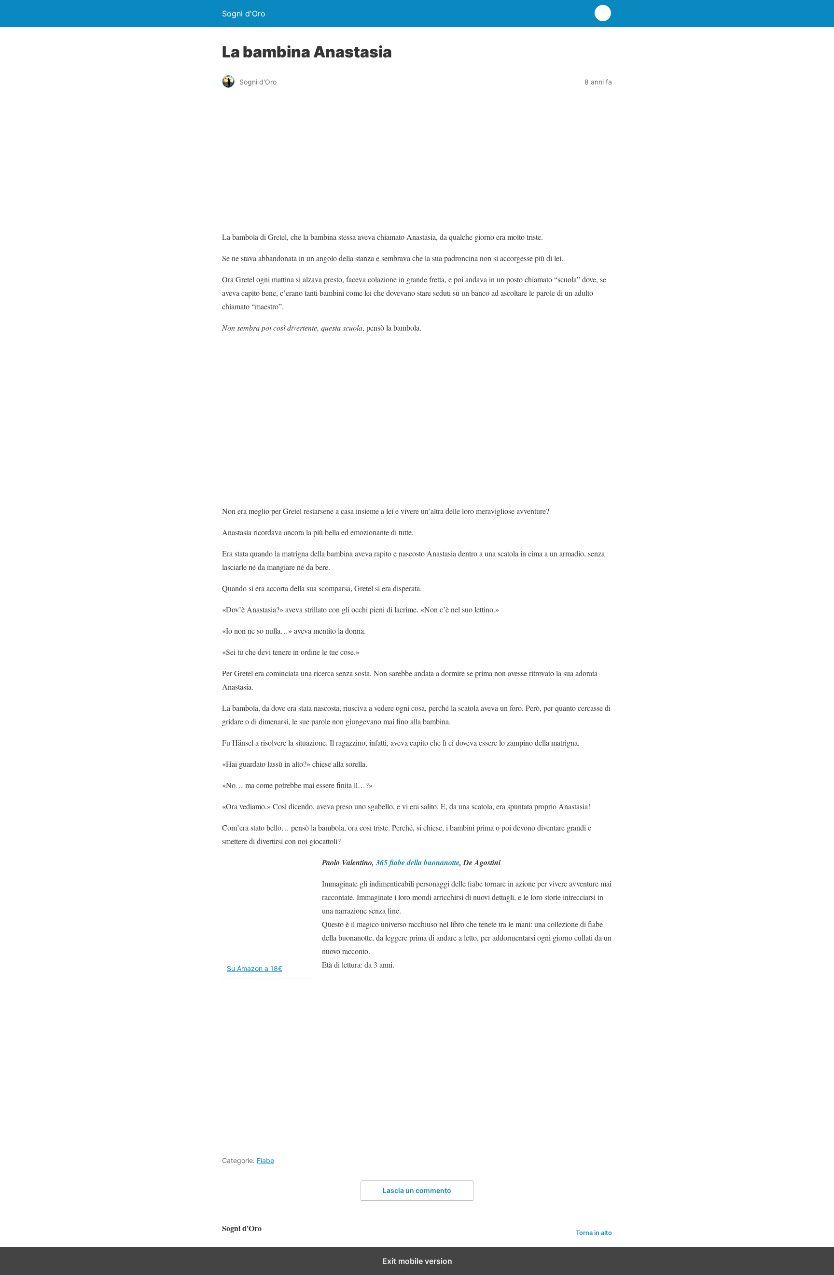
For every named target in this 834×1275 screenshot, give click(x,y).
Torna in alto (594, 1232)
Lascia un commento (417, 1190)
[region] (417, 162)
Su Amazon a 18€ (254, 968)
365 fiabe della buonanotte (417, 862)
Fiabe (265, 1160)
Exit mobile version (417, 1261)
